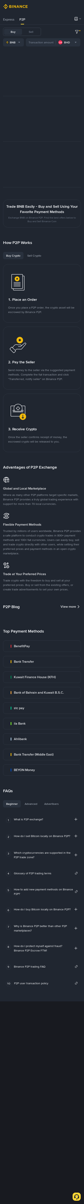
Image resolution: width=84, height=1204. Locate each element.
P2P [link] (22, 19)
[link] (42, 646)
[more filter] (77, 32)
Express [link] (8, 19)
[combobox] (13, 42)
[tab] (8, 19)
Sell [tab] (31, 32)
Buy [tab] (13, 32)
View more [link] (68, 606)
